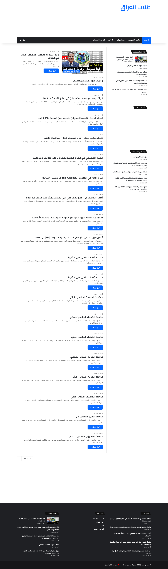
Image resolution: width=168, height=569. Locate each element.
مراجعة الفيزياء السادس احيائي (87, 377)
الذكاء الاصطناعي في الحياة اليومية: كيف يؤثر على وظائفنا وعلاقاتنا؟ (68, 158)
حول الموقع (121, 40)
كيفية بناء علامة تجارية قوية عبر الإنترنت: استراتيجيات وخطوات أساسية (67, 217)
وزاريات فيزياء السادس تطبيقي (87, 81)
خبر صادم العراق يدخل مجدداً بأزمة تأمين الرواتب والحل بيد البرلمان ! (131, 552)
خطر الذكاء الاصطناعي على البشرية (85, 257)
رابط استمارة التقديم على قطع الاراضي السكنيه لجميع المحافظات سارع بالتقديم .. (40, 537)
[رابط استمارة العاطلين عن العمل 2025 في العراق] (141, 59)
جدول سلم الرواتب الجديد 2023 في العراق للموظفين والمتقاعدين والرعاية (41, 552)
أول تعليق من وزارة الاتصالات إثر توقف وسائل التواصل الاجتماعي (132, 534)
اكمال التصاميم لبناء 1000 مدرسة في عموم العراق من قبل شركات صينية (130, 520)
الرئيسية (146, 40)
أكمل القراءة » (51, 71)
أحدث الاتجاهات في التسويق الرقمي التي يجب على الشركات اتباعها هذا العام (64, 198)
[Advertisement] (61, 18)
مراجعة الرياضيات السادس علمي (87, 397)
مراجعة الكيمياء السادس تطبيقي (86, 317)
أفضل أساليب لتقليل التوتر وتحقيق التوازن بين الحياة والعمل (73, 138)
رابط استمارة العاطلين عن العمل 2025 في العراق (40, 56)
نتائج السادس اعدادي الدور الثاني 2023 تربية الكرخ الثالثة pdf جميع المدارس (130, 188)
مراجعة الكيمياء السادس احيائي (87, 337)
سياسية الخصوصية (134, 40)
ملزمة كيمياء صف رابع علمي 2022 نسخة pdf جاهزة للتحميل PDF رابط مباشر (130, 543)
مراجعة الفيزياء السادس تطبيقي (86, 357)
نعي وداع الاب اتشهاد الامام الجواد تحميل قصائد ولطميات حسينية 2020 (130, 164)
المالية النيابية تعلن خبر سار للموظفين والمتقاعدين (130, 171)
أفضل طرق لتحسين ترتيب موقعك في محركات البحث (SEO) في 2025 (69, 237)
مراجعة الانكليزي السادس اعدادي (86, 436)
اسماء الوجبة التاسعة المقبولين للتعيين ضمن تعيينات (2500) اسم (70, 118)
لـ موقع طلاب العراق (111, 565)
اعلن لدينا (111, 40)
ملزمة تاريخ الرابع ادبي (140, 156)
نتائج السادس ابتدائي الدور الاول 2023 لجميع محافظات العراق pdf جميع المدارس (38, 528)
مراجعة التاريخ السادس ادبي (89, 416)
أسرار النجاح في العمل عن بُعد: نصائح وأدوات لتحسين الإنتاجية (72, 178)
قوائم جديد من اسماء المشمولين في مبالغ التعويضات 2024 (73, 98)
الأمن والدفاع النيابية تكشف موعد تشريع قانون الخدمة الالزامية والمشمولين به (131, 179)
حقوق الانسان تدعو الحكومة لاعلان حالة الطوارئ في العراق (130, 527)
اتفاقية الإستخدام (99, 40)
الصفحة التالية (27, 458)
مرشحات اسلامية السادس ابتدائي (86, 297)
